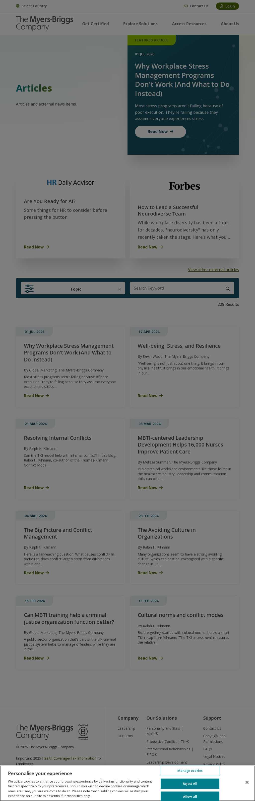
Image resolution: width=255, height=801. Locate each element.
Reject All (190, 783)
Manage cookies (189, 771)
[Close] (247, 782)
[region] (127, 783)
